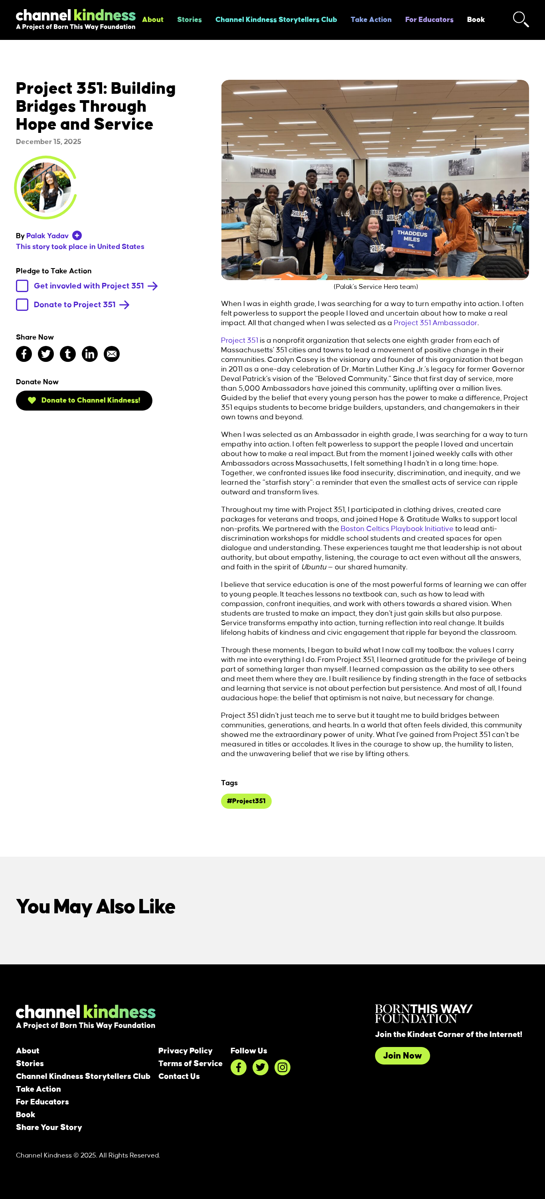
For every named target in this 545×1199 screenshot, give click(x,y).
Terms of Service (190, 1063)
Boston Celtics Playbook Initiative (397, 529)
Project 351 (239, 341)
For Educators (429, 20)
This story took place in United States (80, 247)
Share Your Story (49, 1127)
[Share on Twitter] (46, 354)
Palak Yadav (47, 236)
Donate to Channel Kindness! (90, 401)
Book (476, 20)
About (153, 20)
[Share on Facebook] (24, 354)
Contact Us (179, 1076)
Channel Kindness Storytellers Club (276, 20)
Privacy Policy (185, 1051)
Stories (189, 20)
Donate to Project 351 (75, 304)
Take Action (371, 20)
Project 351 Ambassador (436, 323)
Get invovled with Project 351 (90, 286)
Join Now (402, 1056)
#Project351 (246, 801)
